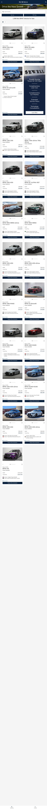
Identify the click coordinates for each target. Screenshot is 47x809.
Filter (35, 15)
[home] (23, 2)
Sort (13, 15)
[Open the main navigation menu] (1, 2)
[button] (12, 62)
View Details (5, 59)
